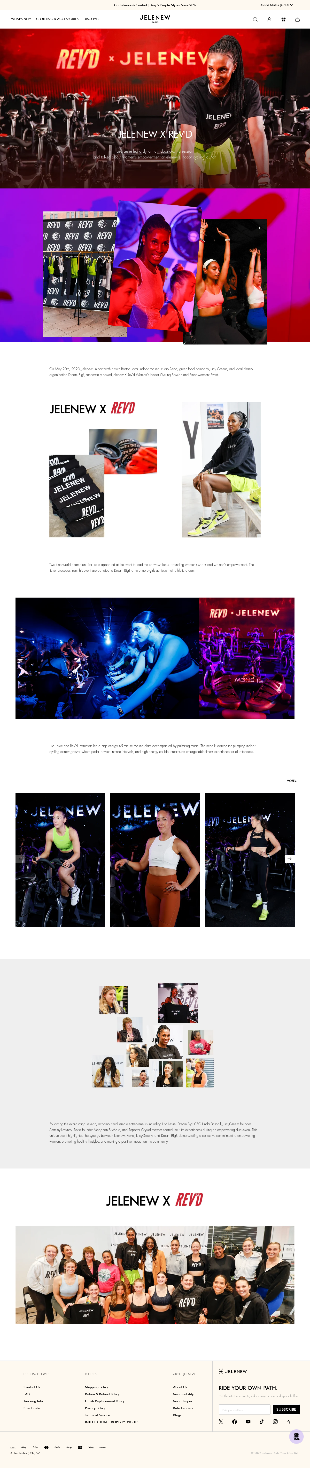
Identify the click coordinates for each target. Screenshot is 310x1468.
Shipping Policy (96, 1387)
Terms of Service (97, 1415)
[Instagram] (275, 1421)
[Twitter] (221, 1421)
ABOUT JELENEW (184, 1374)
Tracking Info (33, 1401)
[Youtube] (248, 1421)
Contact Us (31, 1387)
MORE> (292, 781)
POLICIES (91, 1374)
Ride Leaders (183, 1408)
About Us (180, 1387)
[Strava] (289, 1421)
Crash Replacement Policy (104, 1401)
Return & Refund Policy (102, 1394)
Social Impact (183, 1401)
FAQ (26, 1394)
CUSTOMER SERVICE (36, 1374)
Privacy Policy (95, 1408)
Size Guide (31, 1408)
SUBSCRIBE (286, 1409)
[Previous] (20, 859)
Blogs (177, 1415)
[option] (60, 855)
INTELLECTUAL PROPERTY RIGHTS (112, 1422)
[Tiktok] (261, 1421)
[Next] (290, 859)
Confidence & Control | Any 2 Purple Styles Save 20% (155, 5)
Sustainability (183, 1394)
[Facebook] (234, 1421)
